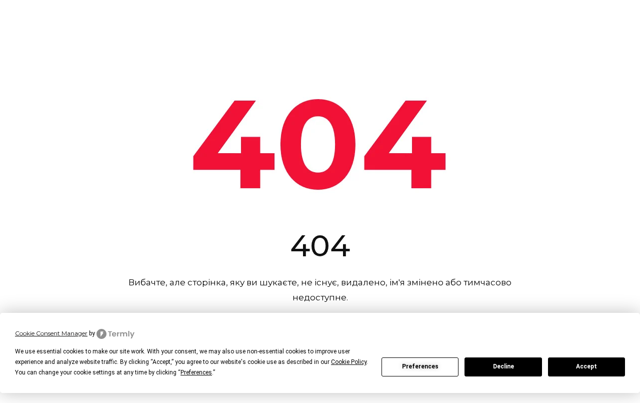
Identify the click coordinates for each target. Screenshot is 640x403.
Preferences (420, 366)
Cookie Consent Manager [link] (51, 333)
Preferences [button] (196, 372)
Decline (503, 366)
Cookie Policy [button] (348, 361)
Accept (586, 366)
